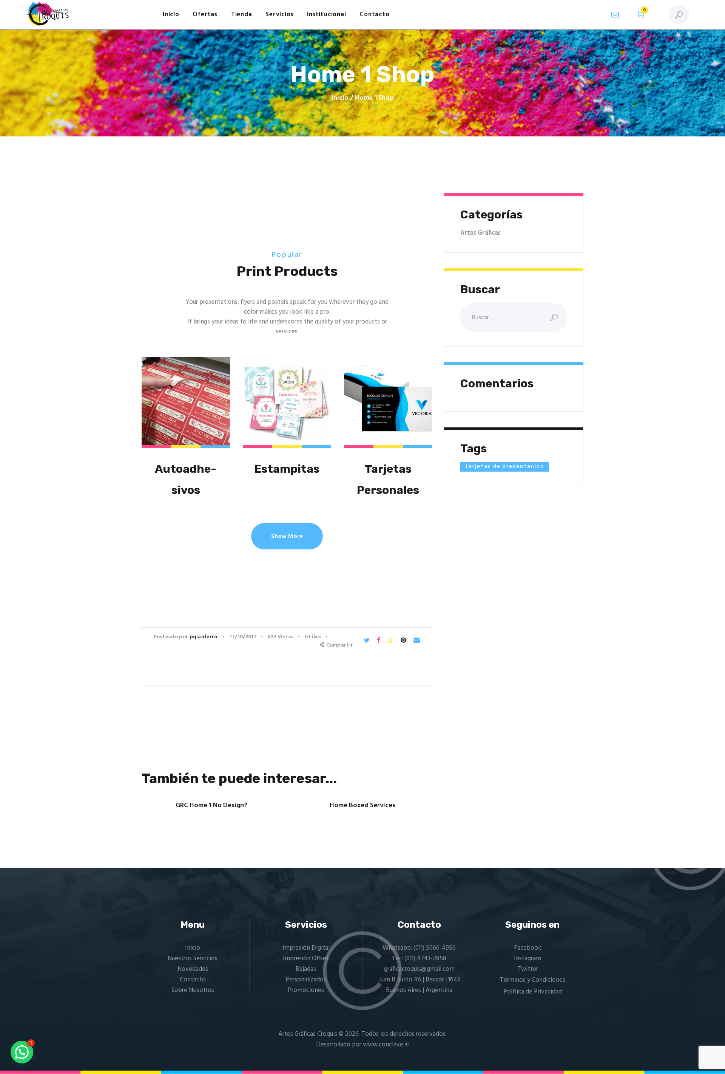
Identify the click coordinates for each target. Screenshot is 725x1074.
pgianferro (204, 637)
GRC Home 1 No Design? (211, 806)
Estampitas (286, 469)
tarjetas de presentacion (504, 466)
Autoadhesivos (185, 479)
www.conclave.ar (386, 1045)
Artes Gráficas (480, 233)
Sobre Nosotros (192, 990)
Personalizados (305, 980)
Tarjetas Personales (388, 479)
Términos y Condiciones (532, 980)
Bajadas (306, 969)
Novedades (192, 969)
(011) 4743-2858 (425, 958)
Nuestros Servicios (193, 958)
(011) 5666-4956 (434, 948)
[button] (22, 1052)
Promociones (306, 990)
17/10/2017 (243, 637)
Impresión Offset (306, 958)
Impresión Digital (306, 948)
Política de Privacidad (532, 992)
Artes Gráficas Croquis (307, 1034)
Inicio (340, 98)
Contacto (193, 980)
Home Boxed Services (362, 806)
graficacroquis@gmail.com (419, 969)
